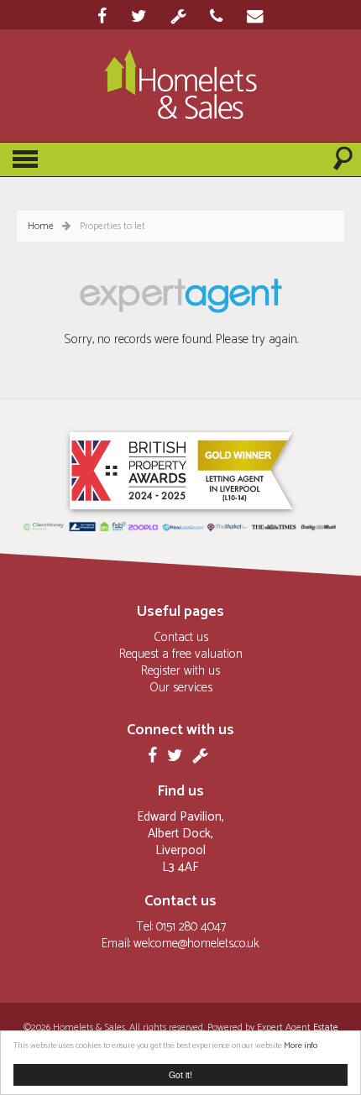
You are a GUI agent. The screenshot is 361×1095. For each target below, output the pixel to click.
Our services (180, 687)
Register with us (180, 670)
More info (300, 1046)
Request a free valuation (181, 654)
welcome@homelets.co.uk (196, 943)
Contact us (181, 637)
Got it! (180, 1074)
